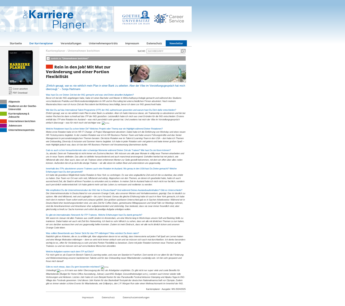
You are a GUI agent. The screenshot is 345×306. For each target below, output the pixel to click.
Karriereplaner (55, 50)
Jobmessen (15, 125)
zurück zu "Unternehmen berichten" (70, 58)
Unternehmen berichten (21, 121)
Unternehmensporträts (103, 43)
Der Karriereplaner (41, 43)
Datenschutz (154, 43)
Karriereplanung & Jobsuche (18, 115)
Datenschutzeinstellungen (136, 297)
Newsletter (176, 43)
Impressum (132, 43)
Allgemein (14, 101)
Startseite (16, 43)
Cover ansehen (20, 89)
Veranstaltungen (71, 43)
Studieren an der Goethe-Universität (22, 108)
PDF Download (19, 93)
